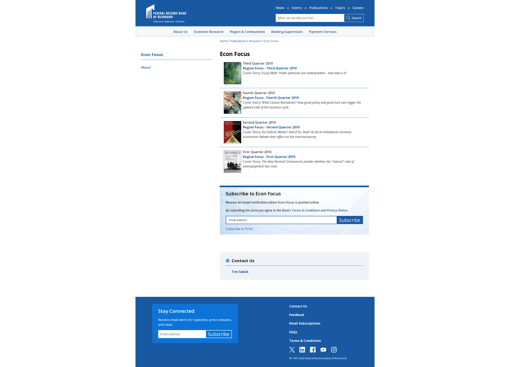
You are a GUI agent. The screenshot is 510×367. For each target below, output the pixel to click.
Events (297, 8)
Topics (340, 8)
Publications (318, 8)
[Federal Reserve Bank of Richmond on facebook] (313, 351)
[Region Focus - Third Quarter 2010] (232, 73)
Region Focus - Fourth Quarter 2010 (271, 97)
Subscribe (218, 334)
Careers (358, 8)
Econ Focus (152, 54)
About (146, 67)
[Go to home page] (166, 13)
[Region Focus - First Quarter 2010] (232, 161)
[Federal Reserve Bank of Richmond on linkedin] (302, 351)
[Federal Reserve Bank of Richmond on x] (292, 351)
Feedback (296, 315)
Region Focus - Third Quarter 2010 (270, 68)
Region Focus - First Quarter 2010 (269, 156)
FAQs (293, 332)
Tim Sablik (240, 272)
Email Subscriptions (304, 323)
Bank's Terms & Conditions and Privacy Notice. (315, 210)
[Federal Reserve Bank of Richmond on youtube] (323, 351)
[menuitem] (180, 31)
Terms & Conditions (305, 340)
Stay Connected (176, 311)
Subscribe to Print (239, 229)
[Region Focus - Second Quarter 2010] (232, 132)
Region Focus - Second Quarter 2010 (271, 127)
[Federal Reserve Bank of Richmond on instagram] (334, 351)
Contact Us (298, 306)
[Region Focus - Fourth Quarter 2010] (232, 102)
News (280, 8)
